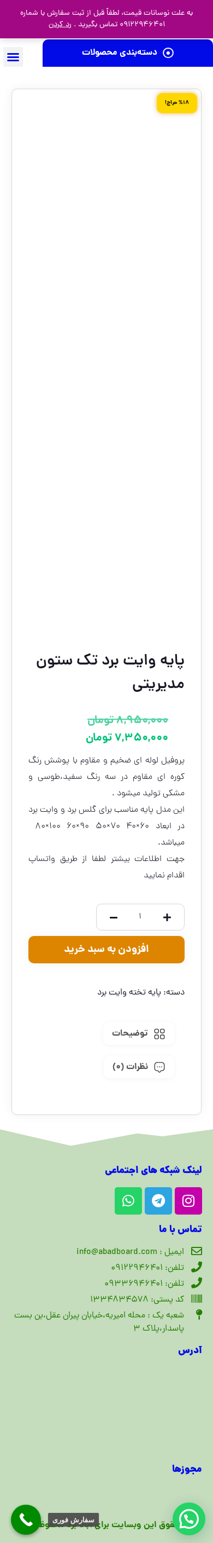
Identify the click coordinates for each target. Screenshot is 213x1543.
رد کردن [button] (60, 25)
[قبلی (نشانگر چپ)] (19, 771)
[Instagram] (188, 1201)
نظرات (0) (130, 1067)
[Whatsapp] (128, 1201)
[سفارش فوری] (26, 1520)
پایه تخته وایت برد (129, 992)
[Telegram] (158, 1201)
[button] (13, 57)
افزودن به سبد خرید (106, 949)
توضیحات (130, 1034)
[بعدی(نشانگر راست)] (194, 771)
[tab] (138, 1033)
